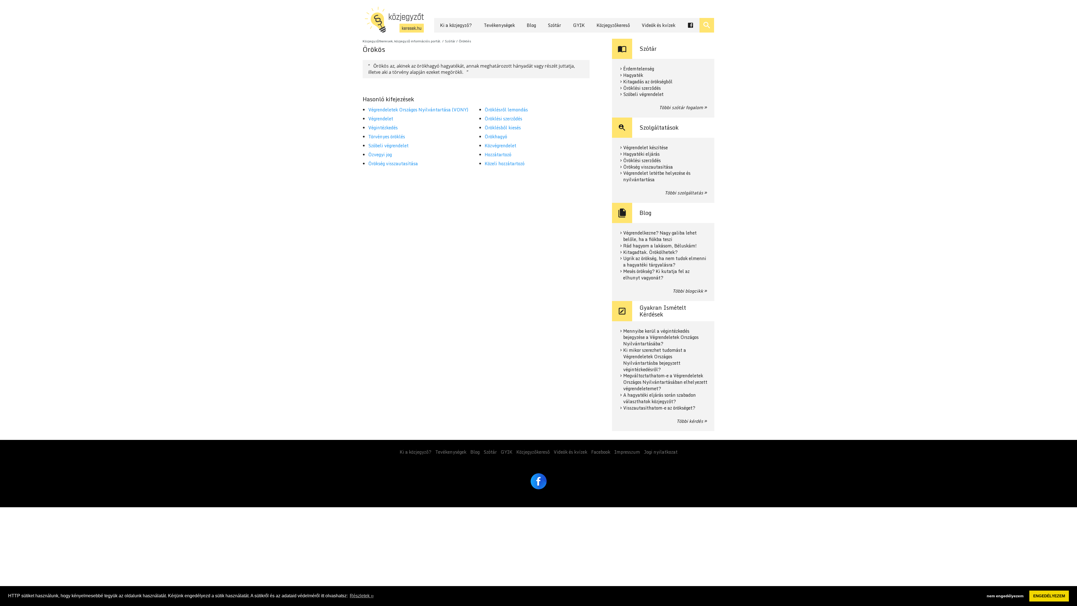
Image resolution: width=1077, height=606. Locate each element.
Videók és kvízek (658, 25)
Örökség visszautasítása (393, 163)
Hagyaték (633, 75)
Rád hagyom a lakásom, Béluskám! (660, 246)
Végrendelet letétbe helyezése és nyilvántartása (657, 176)
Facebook (600, 452)
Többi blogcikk (688, 291)
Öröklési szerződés (503, 118)
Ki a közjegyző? (456, 25)
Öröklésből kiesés (503, 127)
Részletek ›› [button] (362, 595)
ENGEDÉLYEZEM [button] (1049, 596)
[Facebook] (539, 481)
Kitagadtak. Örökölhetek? (650, 252)
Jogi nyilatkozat (661, 452)
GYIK (579, 25)
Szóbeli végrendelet (388, 145)
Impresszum (627, 452)
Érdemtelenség (638, 69)
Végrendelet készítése (645, 147)
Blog (531, 25)
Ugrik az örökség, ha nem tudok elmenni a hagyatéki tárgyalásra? (664, 261)
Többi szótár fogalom (681, 107)
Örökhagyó (496, 136)
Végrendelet (380, 118)
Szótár (554, 25)
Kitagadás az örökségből (648, 82)
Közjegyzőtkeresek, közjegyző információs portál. (402, 41)
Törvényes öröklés (386, 136)
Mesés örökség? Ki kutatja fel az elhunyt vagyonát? (656, 274)
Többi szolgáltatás (684, 192)
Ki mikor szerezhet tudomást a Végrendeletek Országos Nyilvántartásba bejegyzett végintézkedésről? (654, 360)
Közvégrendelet (500, 145)
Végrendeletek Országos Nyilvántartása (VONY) (418, 109)
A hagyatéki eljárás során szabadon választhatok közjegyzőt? (659, 398)
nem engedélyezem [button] (1005, 596)
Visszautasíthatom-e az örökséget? (659, 408)
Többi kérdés (689, 421)
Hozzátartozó (498, 154)
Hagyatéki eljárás (641, 154)
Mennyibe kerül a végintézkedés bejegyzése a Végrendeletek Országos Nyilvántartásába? (661, 337)
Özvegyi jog (380, 154)
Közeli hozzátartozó (504, 163)
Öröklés (465, 41)
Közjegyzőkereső (613, 25)
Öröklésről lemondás (506, 109)
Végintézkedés (383, 127)
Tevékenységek (499, 25)
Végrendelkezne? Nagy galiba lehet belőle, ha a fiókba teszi (660, 236)
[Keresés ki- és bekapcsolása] (706, 25)
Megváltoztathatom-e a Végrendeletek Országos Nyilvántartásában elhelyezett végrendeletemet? (665, 382)
